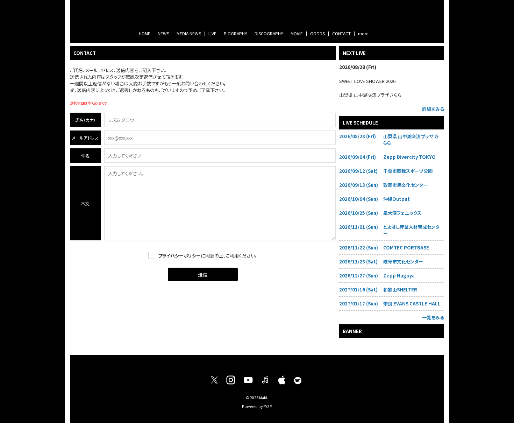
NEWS (163, 33)
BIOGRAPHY (235, 33)
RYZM (267, 406)
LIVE (212, 33)
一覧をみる (433, 317)
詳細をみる (433, 109)
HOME (144, 33)
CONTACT (341, 33)
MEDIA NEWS (189, 33)
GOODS (317, 33)
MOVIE (297, 33)
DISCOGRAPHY (269, 33)
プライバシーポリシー (179, 255)
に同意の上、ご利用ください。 (207, 255)
